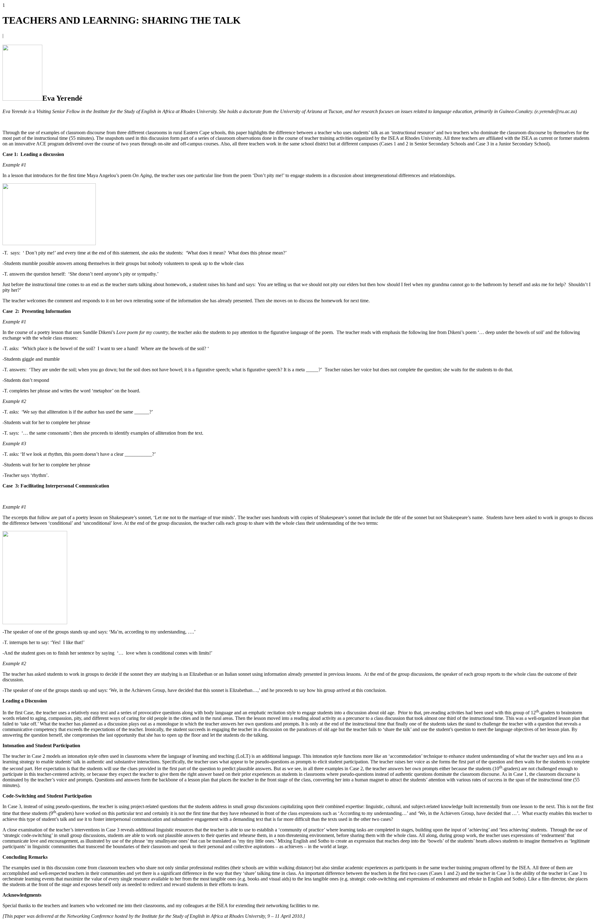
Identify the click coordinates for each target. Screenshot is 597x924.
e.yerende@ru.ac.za (555, 111)
